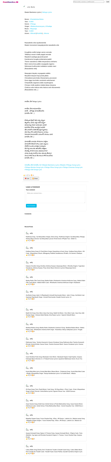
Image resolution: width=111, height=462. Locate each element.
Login (107, 1)
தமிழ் (31, 233)
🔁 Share (35, 178)
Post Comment (31, 205)
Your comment (30, 190)
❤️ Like (27, 178)
